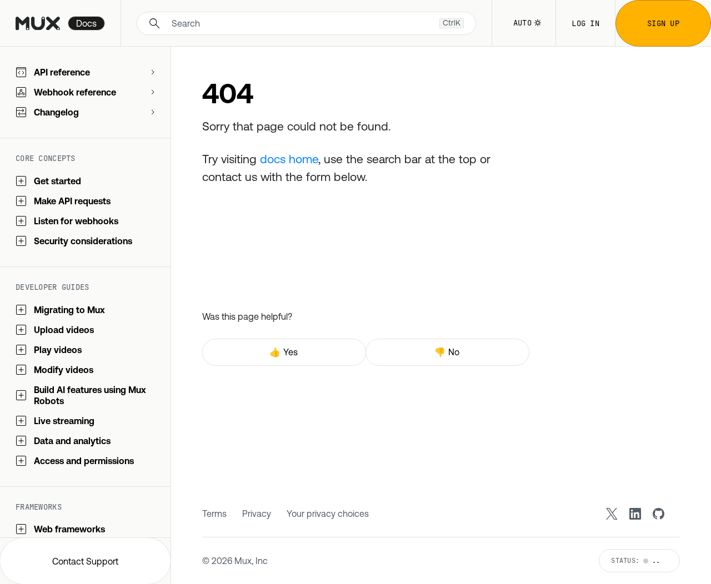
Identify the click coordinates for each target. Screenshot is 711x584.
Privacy (256, 513)
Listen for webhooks (76, 221)
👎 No (446, 352)
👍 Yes (283, 352)
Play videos (58, 350)
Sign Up (663, 23)
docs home (289, 158)
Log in (585, 23)
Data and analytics (72, 441)
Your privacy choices (328, 513)
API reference (62, 72)
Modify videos (63, 370)
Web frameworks (69, 529)
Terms (214, 513)
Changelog (56, 112)
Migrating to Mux (69, 310)
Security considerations (83, 241)
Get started (57, 181)
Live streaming (64, 421)
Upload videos (64, 330)
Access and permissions (84, 461)
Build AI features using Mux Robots (90, 395)
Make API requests (72, 201)
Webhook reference (75, 92)
